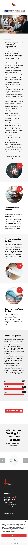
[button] (26, 521)
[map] (15, 497)
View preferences (14, 543)
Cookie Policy (9, 547)
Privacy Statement (17, 547)
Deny (14, 539)
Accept (14, 535)
